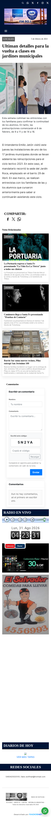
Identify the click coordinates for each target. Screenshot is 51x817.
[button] (22, 2)
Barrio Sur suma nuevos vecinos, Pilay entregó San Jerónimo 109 (22, 362)
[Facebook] (37, 2)
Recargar (35, 457)
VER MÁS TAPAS (25, 757)
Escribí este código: (19, 436)
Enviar (36, 472)
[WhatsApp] (27, 2)
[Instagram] (42, 2)
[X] (32, 2)
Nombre (12, 399)
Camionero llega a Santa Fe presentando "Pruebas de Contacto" (23, 316)
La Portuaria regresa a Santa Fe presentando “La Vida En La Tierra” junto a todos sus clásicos (25, 266)
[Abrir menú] (5, 31)
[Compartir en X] (13, 219)
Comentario (13, 411)
